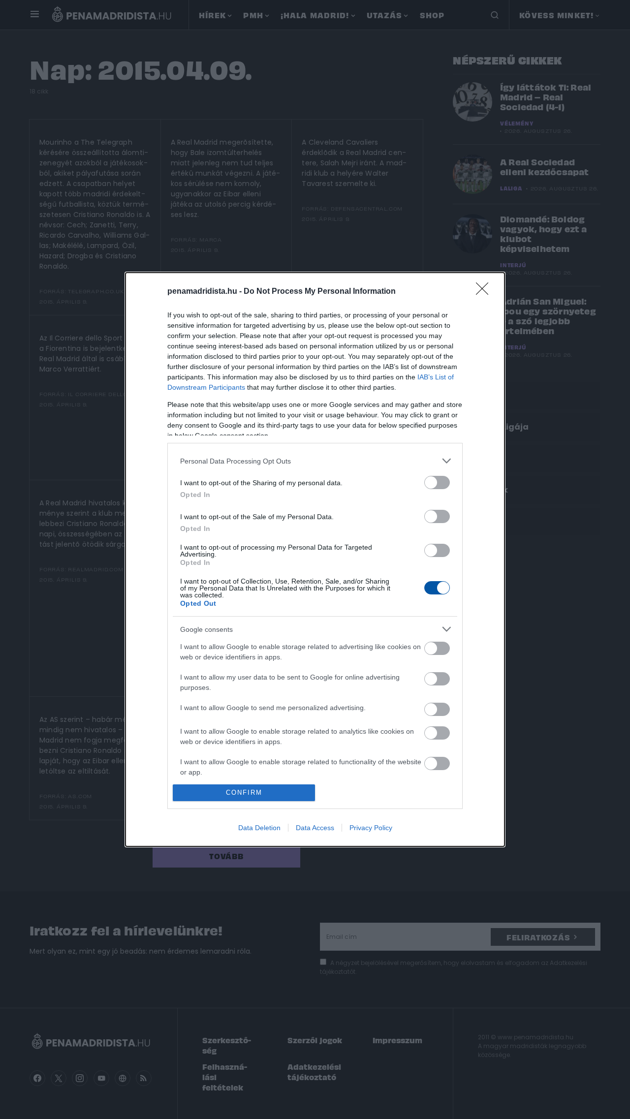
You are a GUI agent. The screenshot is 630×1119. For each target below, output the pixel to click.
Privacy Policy (370, 828)
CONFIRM (244, 792)
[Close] (485, 291)
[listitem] (315, 461)
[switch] (437, 482)
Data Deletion (259, 828)
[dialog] (315, 559)
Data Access (315, 828)
